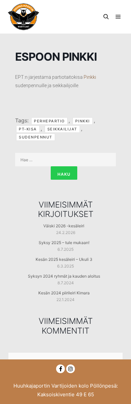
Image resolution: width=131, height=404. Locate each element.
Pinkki (90, 77)
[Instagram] (70, 368)
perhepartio (49, 121)
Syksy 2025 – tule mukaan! (64, 242)
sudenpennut (35, 137)
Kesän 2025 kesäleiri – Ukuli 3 (64, 259)
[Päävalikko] (118, 16)
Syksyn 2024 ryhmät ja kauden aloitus (64, 276)
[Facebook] (60, 368)
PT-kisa (28, 129)
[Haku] (106, 16)
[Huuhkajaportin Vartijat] (23, 17)
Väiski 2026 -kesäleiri (63, 225)
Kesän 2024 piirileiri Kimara (64, 292)
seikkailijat (62, 129)
